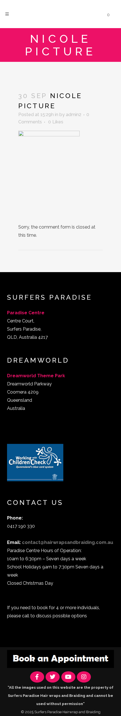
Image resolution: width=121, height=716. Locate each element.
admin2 (73, 114)
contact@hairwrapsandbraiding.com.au (67, 542)
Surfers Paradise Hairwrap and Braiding (67, 712)
